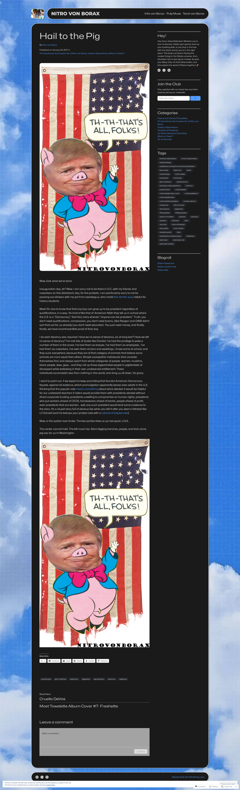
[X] (164, 70)
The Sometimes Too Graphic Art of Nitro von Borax (63, 53)
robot (186, 221)
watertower (190, 236)
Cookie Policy (50, 785)
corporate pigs (46, 679)
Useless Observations (98, 53)
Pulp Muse (173, 13)
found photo (164, 178)
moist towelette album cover (169, 193)
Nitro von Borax (75, 13)
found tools (178, 178)
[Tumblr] (169, 70)
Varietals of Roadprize (168, 130)
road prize (194, 217)
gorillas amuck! (182, 182)
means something (87, 388)
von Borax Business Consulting (172, 133)
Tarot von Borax (193, 13)
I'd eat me (189, 186)
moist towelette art (191, 193)
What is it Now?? (117, 53)
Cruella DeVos (52, 699)
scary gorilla (164, 228)
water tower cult (178, 240)
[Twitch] (159, 70)
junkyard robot (165, 189)
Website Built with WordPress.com (188, 777)
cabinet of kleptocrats (114, 412)
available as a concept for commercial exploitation (177, 166)
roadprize (163, 221)
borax (189, 170)
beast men (177, 170)
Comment (141, 751)
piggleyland (86, 679)
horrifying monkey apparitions (170, 186)
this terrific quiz (123, 296)
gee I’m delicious (60, 679)
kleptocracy (74, 679)
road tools (175, 221)
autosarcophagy (165, 162)
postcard (182, 217)
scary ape (163, 224)
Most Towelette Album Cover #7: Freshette (79, 706)
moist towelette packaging (169, 201)
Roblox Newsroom (166, 263)
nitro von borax (179, 205)
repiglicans (123, 679)
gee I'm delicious (165, 182)
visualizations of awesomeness (170, 236)
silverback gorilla (165, 232)
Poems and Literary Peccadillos (172, 118)
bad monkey (164, 170)
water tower (164, 240)
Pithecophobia (165, 213)
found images (180, 174)
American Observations (168, 159)
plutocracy (111, 679)
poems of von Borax (166, 217)
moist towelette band (167, 197)
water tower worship (166, 244)
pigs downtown (99, 679)
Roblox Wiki (163, 270)
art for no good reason (189, 159)
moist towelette (180, 189)
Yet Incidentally (165, 139)
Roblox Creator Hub (167, 267)
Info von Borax (154, 13)
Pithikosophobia (180, 213)
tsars (178, 232)
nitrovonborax (164, 209)
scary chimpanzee (178, 224)
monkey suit (164, 205)
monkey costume (190, 201)
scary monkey (178, 228)
